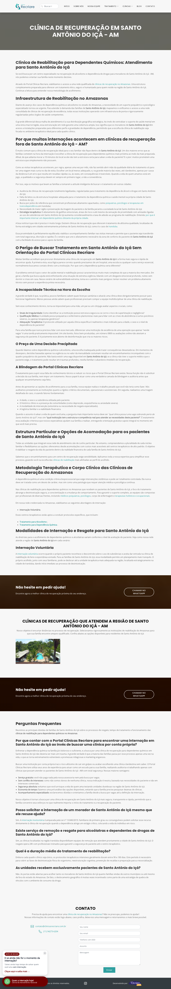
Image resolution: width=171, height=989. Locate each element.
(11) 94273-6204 (50, 931)
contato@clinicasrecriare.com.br (50, 926)
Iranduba (113, 226)
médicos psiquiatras (70, 496)
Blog (139, 6)
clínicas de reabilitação (63, 460)
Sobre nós (79, 6)
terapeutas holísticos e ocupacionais (132, 496)
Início (67, 6)
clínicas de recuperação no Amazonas (112, 84)
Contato (150, 6)
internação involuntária (33, 820)
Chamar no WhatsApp (139, 592)
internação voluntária (27, 553)
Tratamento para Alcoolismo (33, 521)
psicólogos (122, 203)
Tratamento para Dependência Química (39, 524)
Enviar (109, 970)
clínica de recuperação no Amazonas (85, 914)
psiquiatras (111, 203)
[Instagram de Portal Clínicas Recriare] (85, 983)
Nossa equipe (94, 6)
